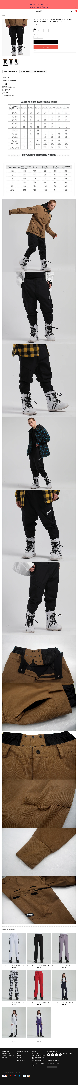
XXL (50, 30)
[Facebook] (48, 1054)
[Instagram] (56, 1054)
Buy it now (46, 47)
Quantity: (36, 34)
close (75, 7)
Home (3, 15)
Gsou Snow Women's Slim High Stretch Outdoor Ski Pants (14, 965)
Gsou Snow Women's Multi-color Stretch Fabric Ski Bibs (63, 1002)
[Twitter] (52, 1054)
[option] (16, 37)
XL (46, 30)
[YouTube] (60, 1054)
